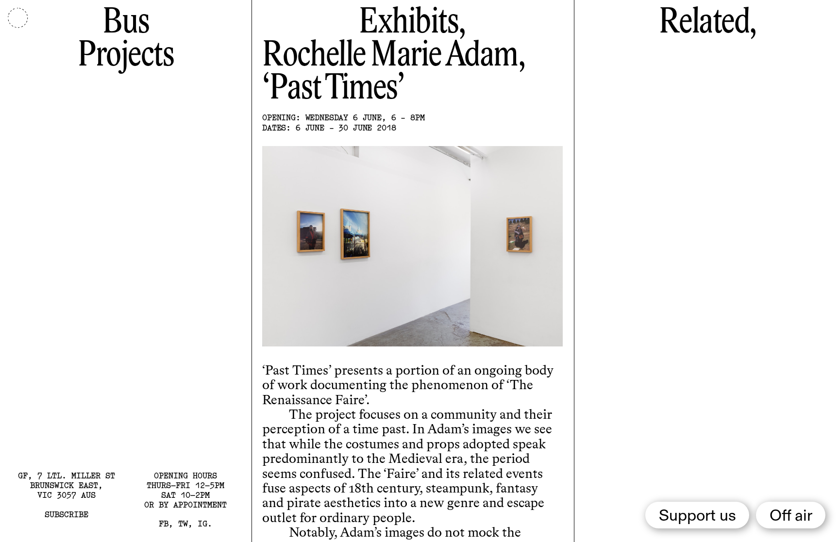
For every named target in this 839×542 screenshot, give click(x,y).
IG (202, 523)
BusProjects (126, 39)
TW (183, 523)
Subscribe (66, 514)
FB (163, 523)
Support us (697, 516)
